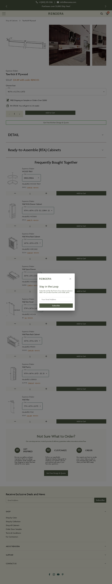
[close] (70, 278)
